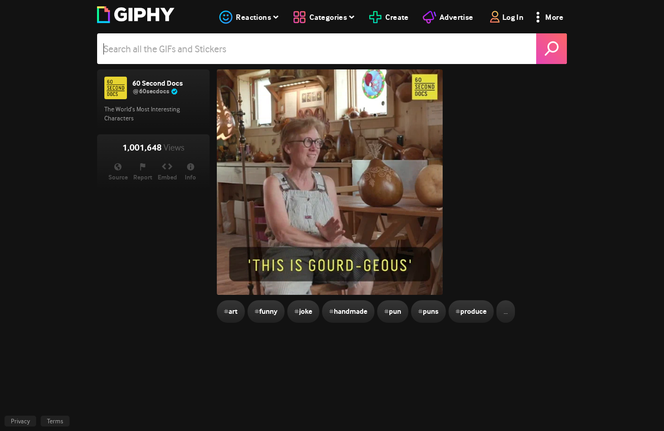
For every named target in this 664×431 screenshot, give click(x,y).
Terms (55, 421)
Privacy (20, 421)
